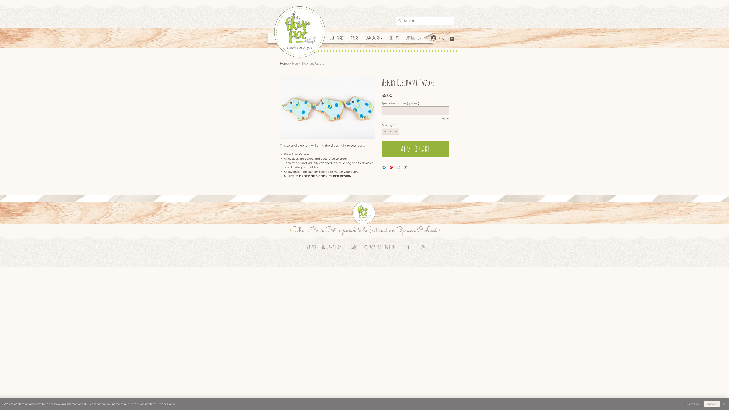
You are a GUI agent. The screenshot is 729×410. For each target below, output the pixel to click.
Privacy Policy (166, 404)
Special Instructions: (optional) (400, 103)
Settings (693, 404)
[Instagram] (422, 247)
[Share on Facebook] (384, 167)
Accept (712, 404)
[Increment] (396, 131)
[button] (451, 38)
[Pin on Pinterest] (391, 167)
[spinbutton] (390, 131)
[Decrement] (384, 131)
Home (284, 63)
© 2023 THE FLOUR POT (380, 247)
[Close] (724, 404)
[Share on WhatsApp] (398, 167)
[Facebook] (408, 247)
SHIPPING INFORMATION (324, 247)
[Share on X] (405, 167)
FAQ (353, 247)
